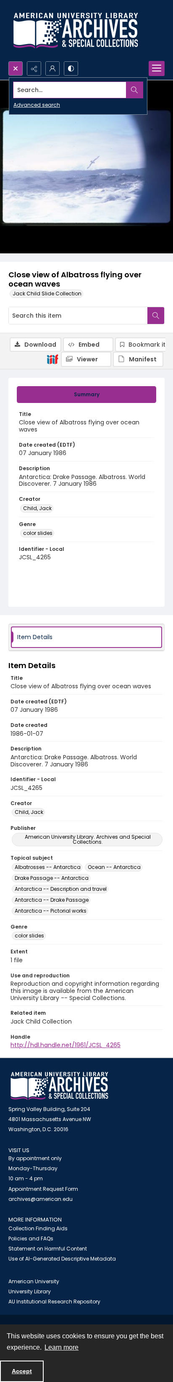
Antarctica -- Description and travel (61, 888)
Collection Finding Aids (38, 1228)
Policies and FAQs (30, 1238)
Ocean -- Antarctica (114, 867)
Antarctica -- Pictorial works (50, 910)
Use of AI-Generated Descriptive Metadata (62, 1258)
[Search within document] (155, 315)
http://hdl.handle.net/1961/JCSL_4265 (65, 1045)
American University (33, 1281)
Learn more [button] (62, 1347)
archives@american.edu (40, 1199)
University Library (29, 1291)
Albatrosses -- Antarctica (48, 867)
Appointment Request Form (43, 1188)
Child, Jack (37, 508)
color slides (37, 533)
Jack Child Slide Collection (47, 293)
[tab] (86, 395)
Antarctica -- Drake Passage (52, 899)
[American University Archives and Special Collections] (59, 1086)
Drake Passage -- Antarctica (52, 878)
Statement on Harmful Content (47, 1248)
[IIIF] (52, 359)
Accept (22, 1371)
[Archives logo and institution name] (75, 30)
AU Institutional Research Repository (54, 1301)
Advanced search (36, 104)
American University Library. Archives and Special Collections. (88, 839)
